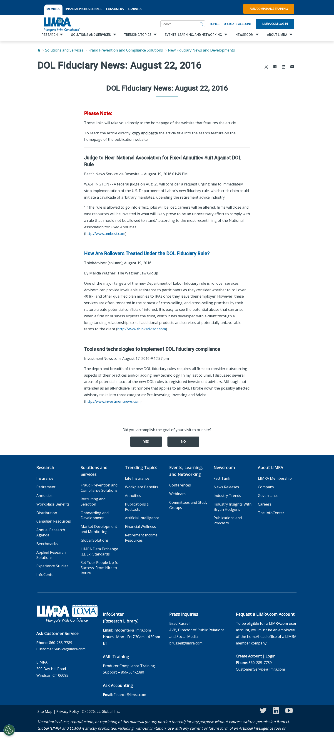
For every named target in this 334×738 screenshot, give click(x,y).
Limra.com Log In (275, 24)
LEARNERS (135, 9)
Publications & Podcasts (137, 507)
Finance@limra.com (130, 694)
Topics (214, 24)
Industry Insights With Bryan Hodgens (233, 507)
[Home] (38, 50)
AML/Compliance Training (269, 9)
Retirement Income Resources (141, 538)
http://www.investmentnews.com (112, 401)
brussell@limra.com (185, 643)
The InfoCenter (271, 512)
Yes (146, 441)
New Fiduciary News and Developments (201, 50)
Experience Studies (52, 565)
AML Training (116, 656)
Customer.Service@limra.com (60, 649)
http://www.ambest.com (105, 233)
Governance (268, 495)
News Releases (226, 486)
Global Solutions (95, 540)
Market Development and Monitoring (99, 529)
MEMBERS (53, 9)
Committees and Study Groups (188, 505)
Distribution (46, 512)
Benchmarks (47, 543)
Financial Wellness (140, 526)
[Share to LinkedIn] (283, 67)
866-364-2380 (132, 672)
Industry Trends (227, 495)
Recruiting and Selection (93, 501)
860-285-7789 (60, 642)
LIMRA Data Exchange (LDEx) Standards (99, 551)
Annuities (44, 495)
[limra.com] (61, 24)
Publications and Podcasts (228, 520)
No (183, 441)
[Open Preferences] (9, 730)
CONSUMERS (115, 9)
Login (270, 656)
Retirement (45, 486)
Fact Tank (222, 478)
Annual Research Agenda (50, 532)
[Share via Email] (292, 67)
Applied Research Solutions (51, 555)
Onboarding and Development (95, 515)
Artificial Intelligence (142, 517)
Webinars (177, 493)
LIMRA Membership (275, 478)
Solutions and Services (64, 50)
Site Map (44, 711)
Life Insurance (137, 478)
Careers (264, 504)
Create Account (239, 24)
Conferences (180, 485)
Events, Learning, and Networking (186, 471)
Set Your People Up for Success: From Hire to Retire (100, 567)
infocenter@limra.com (132, 630)
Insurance (44, 478)
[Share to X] (266, 67)
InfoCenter (45, 574)
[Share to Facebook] (275, 67)
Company (266, 486)
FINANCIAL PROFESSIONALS (83, 9)
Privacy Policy (67, 711)
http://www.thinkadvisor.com (141, 328)
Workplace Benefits (53, 504)
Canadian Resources (53, 521)
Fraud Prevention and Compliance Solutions (125, 50)
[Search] (201, 23)
